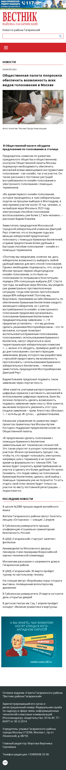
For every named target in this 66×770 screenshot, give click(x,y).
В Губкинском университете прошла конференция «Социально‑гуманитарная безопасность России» (28, 529)
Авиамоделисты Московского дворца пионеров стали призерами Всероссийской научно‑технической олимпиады (30, 552)
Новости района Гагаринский (21, 30)
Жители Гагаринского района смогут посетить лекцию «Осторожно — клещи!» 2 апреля (32, 517)
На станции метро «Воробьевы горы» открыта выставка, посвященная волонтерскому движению (32, 584)
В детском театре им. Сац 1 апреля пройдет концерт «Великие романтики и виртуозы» (30, 605)
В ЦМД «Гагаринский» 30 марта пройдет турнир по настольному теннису (28, 572)
